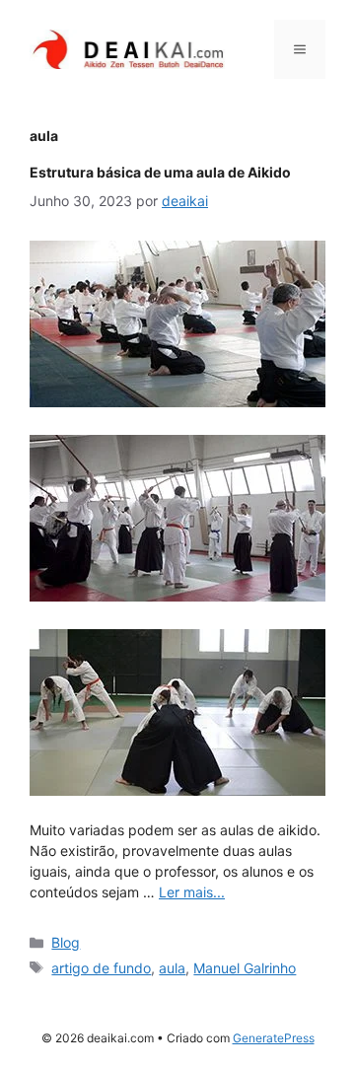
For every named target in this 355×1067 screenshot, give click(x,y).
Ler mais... (192, 892)
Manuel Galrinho (244, 968)
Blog (65, 942)
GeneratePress (274, 1038)
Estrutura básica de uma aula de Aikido (160, 172)
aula (172, 968)
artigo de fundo (101, 968)
